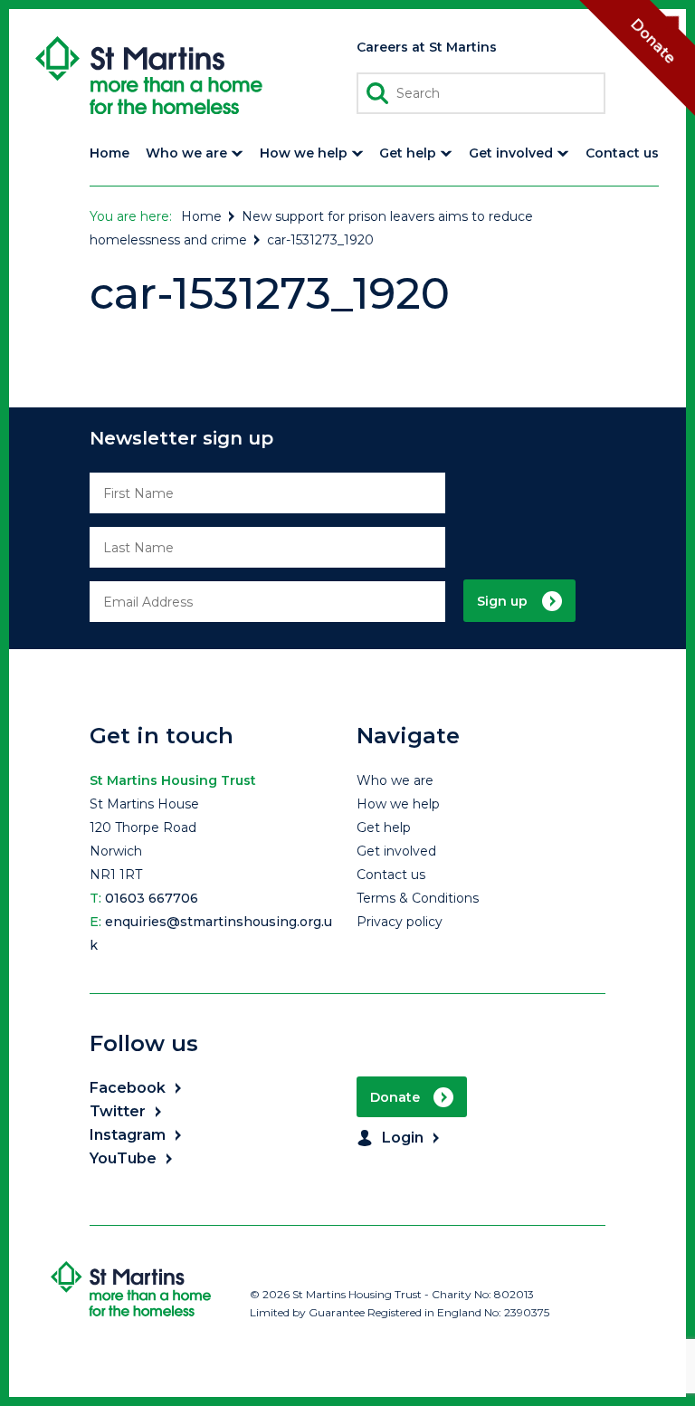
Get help (384, 827)
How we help (398, 804)
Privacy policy (400, 921)
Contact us (391, 874)
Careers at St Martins (427, 47)
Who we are (395, 780)
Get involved (396, 851)
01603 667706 (151, 898)
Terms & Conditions (418, 898)
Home (201, 216)
